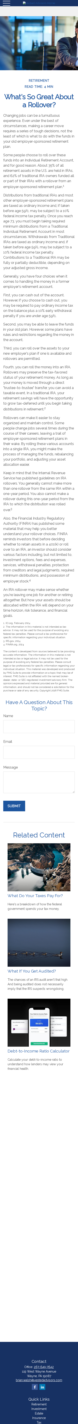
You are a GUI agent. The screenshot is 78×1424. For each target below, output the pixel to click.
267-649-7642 (44, 1367)
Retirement (39, 1404)
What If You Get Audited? (32, 971)
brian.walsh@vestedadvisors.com (39, 1380)
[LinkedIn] (42, 1387)
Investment (39, 1409)
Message (10, 767)
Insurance (39, 1418)
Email (7, 742)
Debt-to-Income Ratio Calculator (39, 1051)
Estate (39, 1413)
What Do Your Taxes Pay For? (35, 895)
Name (8, 716)
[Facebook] (35, 1387)
